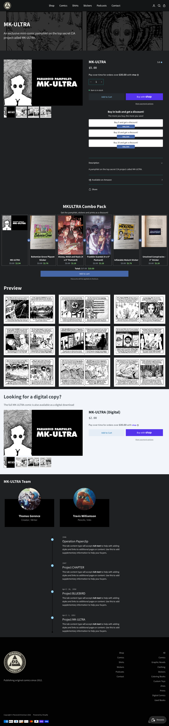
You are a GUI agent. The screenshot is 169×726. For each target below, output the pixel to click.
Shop (121, 652)
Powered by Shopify (40, 715)
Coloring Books (158, 676)
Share (94, 189)
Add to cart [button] (84, 273)
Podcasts (120, 671)
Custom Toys (159, 681)
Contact (120, 676)
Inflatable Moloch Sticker (126, 259)
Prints (162, 690)
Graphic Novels (158, 662)
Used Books (160, 700)
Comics (120, 657)
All (164, 652)
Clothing (161, 667)
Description (94, 162)
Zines (162, 685)
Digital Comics (158, 695)
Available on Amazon (102, 179)
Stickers (120, 667)
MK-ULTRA (15, 259)
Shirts (121, 662)
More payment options (144, 103)
